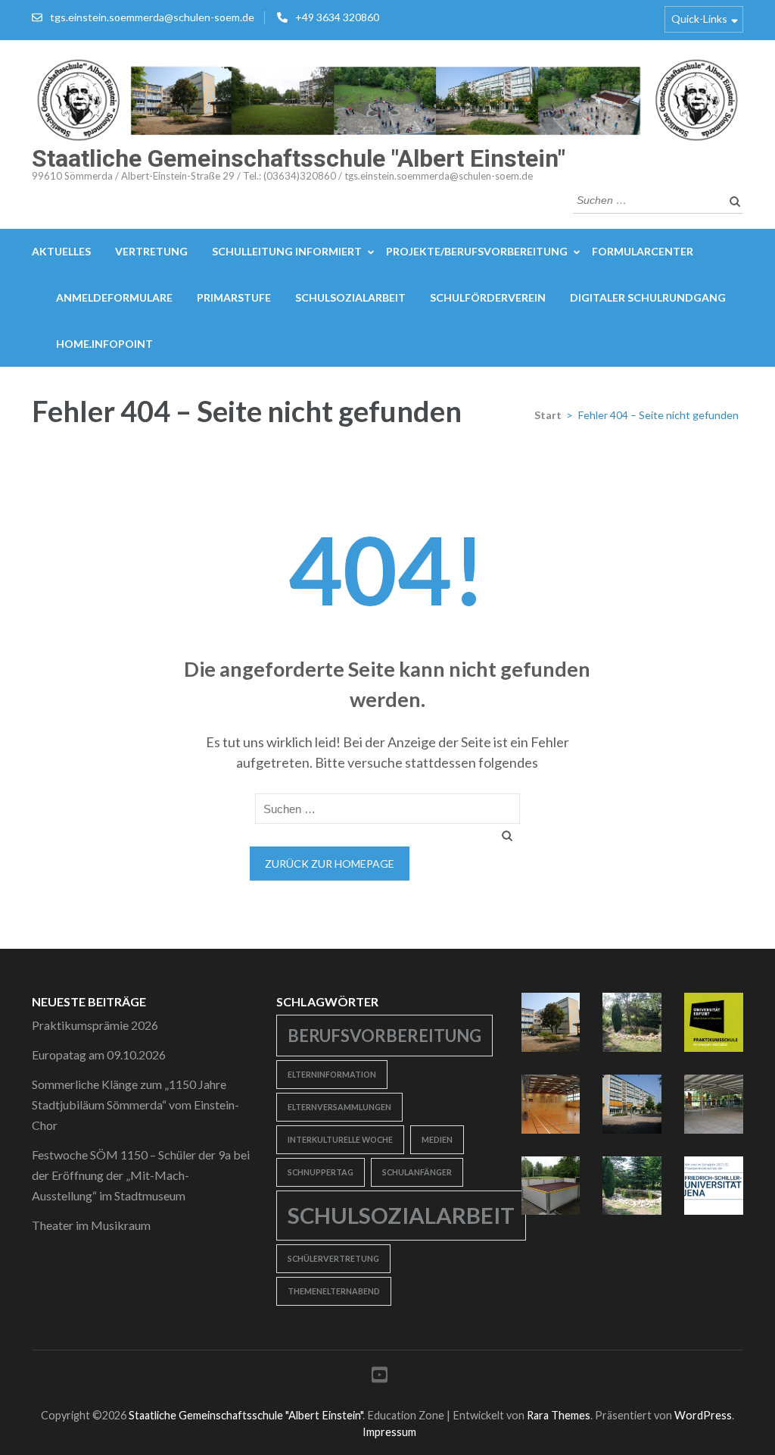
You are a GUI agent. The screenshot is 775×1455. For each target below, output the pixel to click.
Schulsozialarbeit (350, 297)
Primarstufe (234, 297)
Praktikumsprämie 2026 (95, 1025)
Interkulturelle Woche (340, 1139)
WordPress (703, 1415)
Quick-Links (699, 18)
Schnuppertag (320, 1172)
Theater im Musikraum (91, 1225)
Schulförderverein (488, 297)
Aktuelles (61, 251)
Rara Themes (558, 1415)
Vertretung (151, 251)
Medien (437, 1139)
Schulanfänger (417, 1172)
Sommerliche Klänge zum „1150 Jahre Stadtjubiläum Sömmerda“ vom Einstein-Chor (135, 1104)
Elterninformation (332, 1074)
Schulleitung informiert (287, 251)
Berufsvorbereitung (384, 1035)
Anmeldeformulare (114, 297)
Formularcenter (642, 251)
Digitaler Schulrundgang (648, 297)
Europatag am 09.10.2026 (99, 1054)
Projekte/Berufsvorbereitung (477, 251)
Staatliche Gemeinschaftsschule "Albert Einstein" (298, 158)
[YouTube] (380, 1377)
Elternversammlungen (339, 1107)
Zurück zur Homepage (329, 863)
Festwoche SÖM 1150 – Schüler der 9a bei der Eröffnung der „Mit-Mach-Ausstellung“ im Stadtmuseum (141, 1175)
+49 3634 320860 (337, 17)
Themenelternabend (334, 1291)
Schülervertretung (333, 1258)
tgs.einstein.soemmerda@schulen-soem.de (152, 17)
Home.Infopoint (104, 343)
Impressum (389, 1431)
